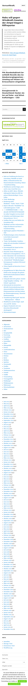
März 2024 (7, 408)
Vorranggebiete (8, 379)
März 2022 (7, 458)
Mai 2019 (6, 529)
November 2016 (8, 591)
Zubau (5, 389)
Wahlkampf (7, 381)
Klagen (4, 62)
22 (21, 157)
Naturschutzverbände (14, 62)
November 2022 (8, 441)
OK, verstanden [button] (22, 681)
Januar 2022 (7, 462)
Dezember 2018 (8, 539)
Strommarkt (7, 364)
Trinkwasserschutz (9, 370)
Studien (6, 366)
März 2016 (7, 608)
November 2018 (8, 541)
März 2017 (7, 583)
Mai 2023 (6, 428)
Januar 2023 (7, 437)
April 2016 (7, 606)
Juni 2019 (6, 527)
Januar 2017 (7, 587)
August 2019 (7, 522)
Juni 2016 (6, 602)
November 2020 (8, 491)
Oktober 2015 (8, 614)
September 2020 (8, 495)
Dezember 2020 (8, 489)
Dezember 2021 (8, 464)
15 (20, 154)
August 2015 (7, 619)
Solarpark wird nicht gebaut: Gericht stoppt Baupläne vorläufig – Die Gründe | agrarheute (14, 281)
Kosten (6, 347)
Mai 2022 (6, 454)
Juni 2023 (6, 426)
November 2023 (8, 416)
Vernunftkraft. (8, 5)
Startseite (5, 655)
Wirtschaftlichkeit (9, 387)
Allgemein (7, 324)
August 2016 (7, 598)
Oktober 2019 (8, 518)
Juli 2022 (6, 449)
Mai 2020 (6, 504)
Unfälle (6, 374)
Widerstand (7, 385)
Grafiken (6, 339)
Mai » (21, 163)
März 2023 (7, 433)
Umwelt (6, 372)
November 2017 (8, 566)
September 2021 (8, 470)
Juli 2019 (6, 525)
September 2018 (8, 545)
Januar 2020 (7, 512)
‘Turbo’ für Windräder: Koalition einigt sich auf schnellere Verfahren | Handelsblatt (15, 243)
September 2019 (8, 520)
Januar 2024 (7, 412)
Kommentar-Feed (9, 645)
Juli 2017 (6, 575)
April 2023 (7, 431)
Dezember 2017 (8, 564)
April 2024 (7, 405)
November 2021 (8, 466)
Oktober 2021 (8, 468)
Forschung (7, 335)
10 (4, 154)
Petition (6, 356)
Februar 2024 (8, 410)
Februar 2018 (7, 560)
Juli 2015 (6, 621)
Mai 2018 (6, 554)
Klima (5, 343)
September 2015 (8, 616)
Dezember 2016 (8, 589)
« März (7, 163)
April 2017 (6, 581)
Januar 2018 (7, 562)
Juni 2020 (6, 502)
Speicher (6, 362)
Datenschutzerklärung (14, 684)
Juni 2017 (6, 577)
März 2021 (7, 483)
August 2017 (7, 573)
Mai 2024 (6, 403)
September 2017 (8, 570)
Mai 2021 (6, 479)
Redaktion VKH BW (9, 58)
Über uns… (5, 658)
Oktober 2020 (8, 493)
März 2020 (7, 508)
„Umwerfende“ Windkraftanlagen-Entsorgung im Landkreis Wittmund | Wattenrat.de (14, 262)
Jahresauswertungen (10, 312)
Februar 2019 (7, 535)
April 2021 (7, 481)
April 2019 (7, 531)
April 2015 (7, 625)
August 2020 (7, 497)
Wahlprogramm (8, 383)
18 (7, 157)
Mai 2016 (6, 604)
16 (24, 154)
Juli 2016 (6, 600)
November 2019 (8, 516)
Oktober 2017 (7, 568)
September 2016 (8, 596)
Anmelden (7, 641)
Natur (24, 58)
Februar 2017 (7, 585)
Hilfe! (3, 662)
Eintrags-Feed (8, 643)
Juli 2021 (6, 474)
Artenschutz (6, 60)
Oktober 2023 (8, 418)
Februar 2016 (7, 610)
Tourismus (7, 368)
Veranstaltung (8, 376)
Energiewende (21, 60)
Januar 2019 (7, 537)
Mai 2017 (6, 579)
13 (14, 154)
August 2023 (7, 422)
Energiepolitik (13, 60)
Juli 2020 (6, 499)
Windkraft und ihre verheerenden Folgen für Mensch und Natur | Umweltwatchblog (14, 226)
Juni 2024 (6, 401)
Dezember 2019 (8, 514)
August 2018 (7, 548)
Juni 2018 (6, 552)
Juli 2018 (6, 550)
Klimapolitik (7, 345)
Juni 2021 (6, 476)
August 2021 (7, 472)
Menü (23, 5)
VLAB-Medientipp (9, 199)
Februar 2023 (7, 435)
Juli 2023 (6, 424)
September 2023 (8, 420)
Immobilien (7, 341)
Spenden (5, 669)
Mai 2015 (6, 623)
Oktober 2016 (8, 593)
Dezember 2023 (8, 414)
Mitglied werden (7, 666)
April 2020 (7, 506)
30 (24, 160)
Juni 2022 (6, 451)
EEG (5, 331)
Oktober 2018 (8, 543)
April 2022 (7, 456)
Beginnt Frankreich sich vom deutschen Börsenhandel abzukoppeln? (12, 308)
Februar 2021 (7, 485)
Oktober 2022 (8, 443)
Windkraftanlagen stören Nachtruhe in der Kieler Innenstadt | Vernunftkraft (14, 237)
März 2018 (7, 558)
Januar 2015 (7, 627)
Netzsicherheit (8, 353)
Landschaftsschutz (9, 349)
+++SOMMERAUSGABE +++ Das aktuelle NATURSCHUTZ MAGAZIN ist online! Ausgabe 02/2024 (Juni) (14, 212)
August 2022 (7, 447)
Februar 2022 (8, 460)
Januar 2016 (7, 612)
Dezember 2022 (8, 439)
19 (10, 157)
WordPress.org (8, 648)
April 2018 (7, 556)
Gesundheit (7, 337)
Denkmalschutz (8, 328)
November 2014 (8, 629)
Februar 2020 (8, 510)
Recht (22, 62)
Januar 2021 (7, 487)
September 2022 (8, 445)
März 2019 (7, 533)
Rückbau (6, 360)
